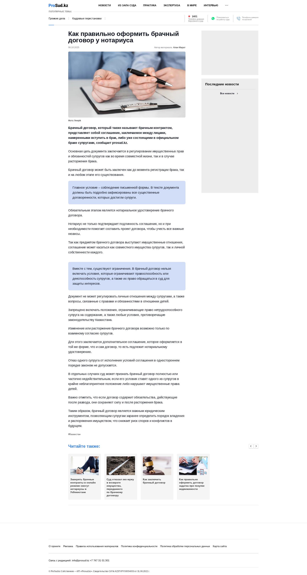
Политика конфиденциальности (139, 546)
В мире (192, 5)
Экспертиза (171, 5)
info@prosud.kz (80, 560)
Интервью (211, 5)
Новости (104, 5)
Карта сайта (220, 546)
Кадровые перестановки (86, 18)
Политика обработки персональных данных (185, 546)
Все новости (227, 93)
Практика (149, 5)
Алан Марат (179, 47)
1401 (194, 16)
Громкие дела (57, 18)
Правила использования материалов (97, 546)
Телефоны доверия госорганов (250, 18)
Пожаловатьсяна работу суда (223, 18)
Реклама (68, 546)
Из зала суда (127, 5)
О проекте (54, 546)
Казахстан (74, 434)
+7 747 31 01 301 (99, 560)
